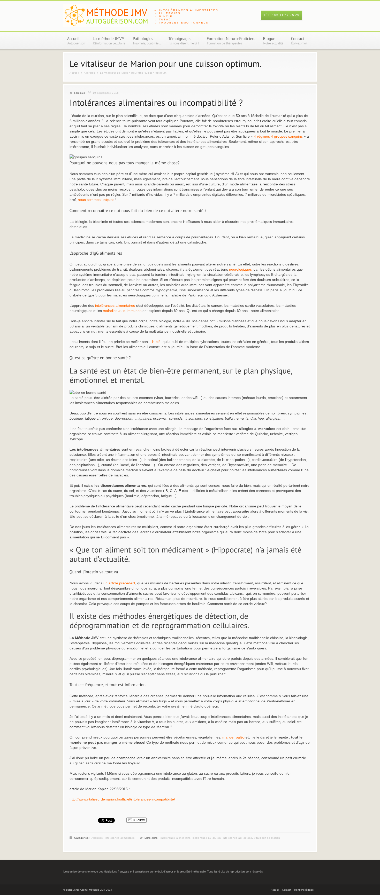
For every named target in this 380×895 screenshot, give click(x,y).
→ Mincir (163, 16)
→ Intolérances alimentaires (186, 10)
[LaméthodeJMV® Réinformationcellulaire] (109, 41)
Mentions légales (304, 889)
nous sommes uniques (96, 200)
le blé (156, 342)
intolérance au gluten (207, 837)
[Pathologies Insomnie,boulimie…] (147, 41)
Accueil (74, 72)
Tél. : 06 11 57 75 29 (281, 15)
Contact (286, 889)
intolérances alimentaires (115, 305)
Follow (140, 820)
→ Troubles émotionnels (181, 22)
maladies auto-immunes (122, 311)
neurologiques (240, 269)
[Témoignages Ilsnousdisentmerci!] (184, 41)
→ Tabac (162, 19)
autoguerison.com (76, 889)
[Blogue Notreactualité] (273, 41)
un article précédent (119, 583)
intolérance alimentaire (176, 837)
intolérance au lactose (237, 837)
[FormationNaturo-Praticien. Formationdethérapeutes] (231, 41)
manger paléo (233, 737)
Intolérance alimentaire (120, 837)
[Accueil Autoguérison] (76, 41)
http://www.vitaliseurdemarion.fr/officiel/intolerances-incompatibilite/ (122, 799)
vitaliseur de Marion (267, 837)
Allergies (89, 72)
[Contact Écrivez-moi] (298, 41)
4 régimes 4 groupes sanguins (278, 136)
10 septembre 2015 (106, 92)
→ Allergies (167, 13)
